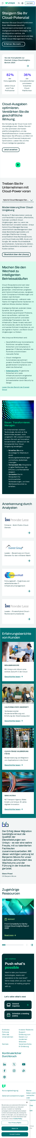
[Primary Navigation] (3, 3)
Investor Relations (26, 1030)
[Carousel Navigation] (29, 945)
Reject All (15, 1128)
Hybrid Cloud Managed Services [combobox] (17, 200)
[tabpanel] (18, 231)
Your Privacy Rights (14, 1122)
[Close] (27, 1102)
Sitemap (29, 1105)
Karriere (5, 1044)
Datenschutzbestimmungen (13, 1096)
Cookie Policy (17, 1118)
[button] (18, 165)
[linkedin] (4, 1064)
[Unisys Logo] (10, 3)
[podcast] (4, 1077)
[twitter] (14, 1064)
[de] (22, 3)
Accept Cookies (15, 1134)
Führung (5, 1032)
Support (22, 1032)
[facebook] (4, 1070)
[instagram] (14, 1070)
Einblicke (5, 1030)
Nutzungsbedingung (10, 1090)
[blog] (23, 1070)
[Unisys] (4, 1086)
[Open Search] (19, 3)
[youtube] (23, 1064)
